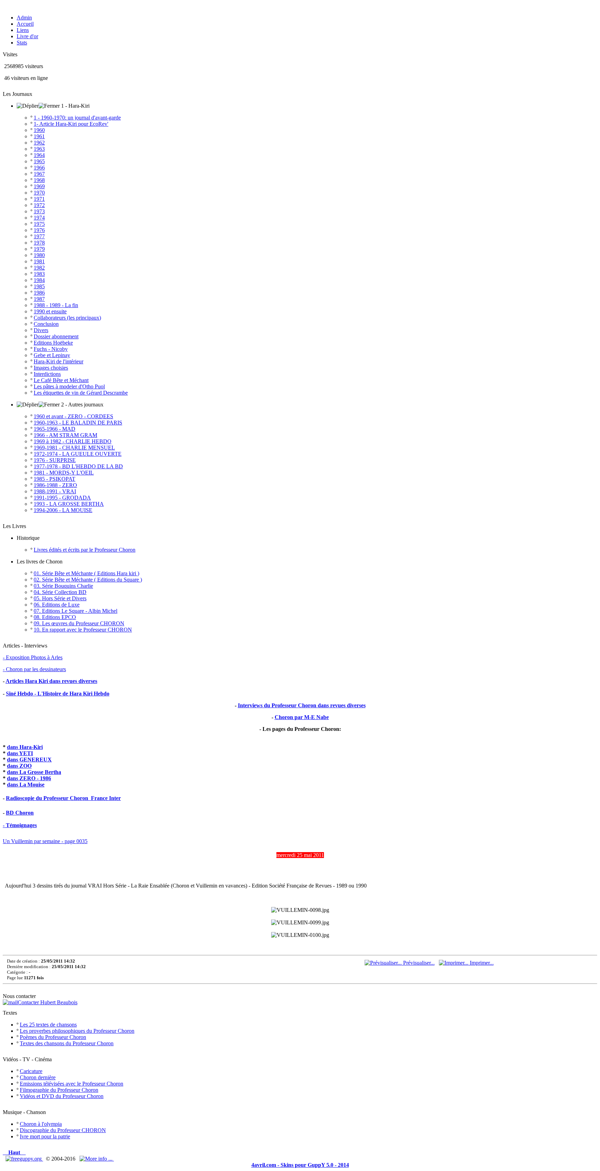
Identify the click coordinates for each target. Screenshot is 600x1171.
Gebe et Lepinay (52, 355)
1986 (39, 293)
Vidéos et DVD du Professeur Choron (61, 1096)
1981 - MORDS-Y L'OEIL (64, 473)
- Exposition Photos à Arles (32, 657)
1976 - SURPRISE (55, 460)
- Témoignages (20, 825)
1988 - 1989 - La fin (56, 305)
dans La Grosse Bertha (34, 772)
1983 (39, 274)
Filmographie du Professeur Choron (59, 1090)
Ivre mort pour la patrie (45, 1136)
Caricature (31, 1071)
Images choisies (51, 368)
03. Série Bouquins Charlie (63, 586)
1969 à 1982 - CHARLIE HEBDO (72, 441)
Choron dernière (38, 1077)
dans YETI (20, 753)
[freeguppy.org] (24, 1159)
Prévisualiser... (418, 963)
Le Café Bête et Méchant (61, 380)
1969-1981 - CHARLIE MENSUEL (74, 448)
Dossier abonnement (56, 336)
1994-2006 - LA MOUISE (63, 510)
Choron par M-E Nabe (302, 717)
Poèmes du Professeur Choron (53, 1037)
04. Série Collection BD (60, 592)
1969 (39, 186)
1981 (39, 261)
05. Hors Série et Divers (60, 598)
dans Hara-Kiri (25, 747)
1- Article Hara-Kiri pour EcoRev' (71, 124)
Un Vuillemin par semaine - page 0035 (45, 841)
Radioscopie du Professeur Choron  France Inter (63, 798)
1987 (39, 299)
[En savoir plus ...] (97, 1159)
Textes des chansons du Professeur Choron (67, 1043)
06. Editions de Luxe (57, 605)
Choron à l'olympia (41, 1124)
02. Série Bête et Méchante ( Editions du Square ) (88, 580)
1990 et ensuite (50, 311)
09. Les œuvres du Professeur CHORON (79, 623)
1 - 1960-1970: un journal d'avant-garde (77, 118)
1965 (39, 161)
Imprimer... (481, 963)
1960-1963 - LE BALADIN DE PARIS (78, 423)
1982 (39, 268)
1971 (39, 199)
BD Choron (20, 813)
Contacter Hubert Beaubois (47, 1002)
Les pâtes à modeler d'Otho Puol (69, 386)
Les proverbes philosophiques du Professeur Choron (77, 1031)
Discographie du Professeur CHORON (63, 1130)
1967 (39, 174)
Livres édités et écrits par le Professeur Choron (84, 550)
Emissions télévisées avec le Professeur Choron (71, 1084)
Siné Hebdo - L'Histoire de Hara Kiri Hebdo (57, 693)
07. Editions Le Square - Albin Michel (75, 611)
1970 (39, 193)
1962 (39, 143)
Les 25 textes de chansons (48, 1025)
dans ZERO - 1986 (29, 778)
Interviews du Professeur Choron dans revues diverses (302, 705)
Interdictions (47, 374)
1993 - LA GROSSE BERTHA (69, 504)
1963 (39, 149)
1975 (39, 224)
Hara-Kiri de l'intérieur (58, 361)
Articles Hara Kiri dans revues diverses (51, 681)
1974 (39, 218)
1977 (39, 236)
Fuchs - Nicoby (51, 349)
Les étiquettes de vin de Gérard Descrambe (81, 393)
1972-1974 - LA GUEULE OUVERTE (78, 454)
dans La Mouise (25, 784)
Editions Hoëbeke (53, 343)
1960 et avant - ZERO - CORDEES (73, 416)
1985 (39, 286)
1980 (39, 255)
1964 (39, 155)
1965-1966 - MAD (54, 429)
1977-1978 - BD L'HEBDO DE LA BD (78, 466)
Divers (41, 330)
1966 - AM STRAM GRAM (65, 435)
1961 (39, 136)
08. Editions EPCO (55, 617)
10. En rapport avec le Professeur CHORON (83, 630)
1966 (39, 168)
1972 (39, 205)
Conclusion (46, 324)
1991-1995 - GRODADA (62, 498)
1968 (39, 180)
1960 (39, 130)
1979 (39, 249)
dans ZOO (19, 766)
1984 (39, 280)
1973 (39, 211)
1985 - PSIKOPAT (54, 479)
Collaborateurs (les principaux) (67, 318)
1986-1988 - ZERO (55, 485)
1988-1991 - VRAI (55, 491)
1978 (39, 243)
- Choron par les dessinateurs (34, 669)
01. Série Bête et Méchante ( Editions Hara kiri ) (86, 573)
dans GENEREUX (29, 759)
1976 (39, 230)
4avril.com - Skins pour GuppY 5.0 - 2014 (300, 1165)
